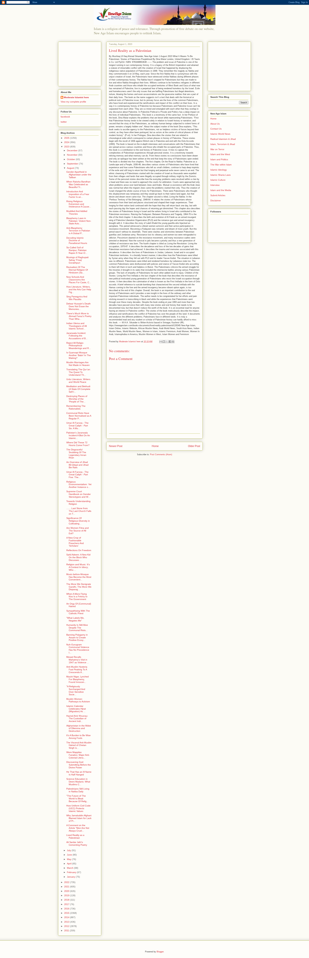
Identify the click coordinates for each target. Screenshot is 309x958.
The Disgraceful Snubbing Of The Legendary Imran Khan (76, 453)
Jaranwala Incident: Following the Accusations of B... (77, 336)
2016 (67, 908)
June (70, 854)
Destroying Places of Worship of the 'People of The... (76, 399)
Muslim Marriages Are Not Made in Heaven (78, 363)
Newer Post (115, 446)
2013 (67, 922)
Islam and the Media (220, 190)
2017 (67, 904)
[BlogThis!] (163, 341)
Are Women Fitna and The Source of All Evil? (77, 531)
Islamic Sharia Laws (220, 175)
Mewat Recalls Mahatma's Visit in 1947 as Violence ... (77, 660)
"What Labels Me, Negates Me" (75, 619)
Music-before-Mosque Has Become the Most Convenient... (78, 577)
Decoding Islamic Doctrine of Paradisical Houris (76, 241)
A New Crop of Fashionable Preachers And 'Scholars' (75, 541)
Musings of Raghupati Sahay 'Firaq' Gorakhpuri (77, 260)
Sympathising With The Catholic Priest (78, 612)
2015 (67, 913)
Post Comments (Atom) (161, 454)
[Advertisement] (81, 63)
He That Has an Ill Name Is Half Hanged (78, 773)
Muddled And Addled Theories (76, 212)
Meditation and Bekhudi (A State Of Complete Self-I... (78, 389)
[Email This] (160, 341)
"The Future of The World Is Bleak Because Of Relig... (77, 799)
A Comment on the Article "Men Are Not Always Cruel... (77, 828)
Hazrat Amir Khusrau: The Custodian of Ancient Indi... (77, 719)
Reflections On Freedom (78, 550)
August (71, 168)
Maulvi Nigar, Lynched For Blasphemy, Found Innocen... (77, 679)
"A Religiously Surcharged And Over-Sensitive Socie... (75, 690)
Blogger (160, 951)
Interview (215, 185)
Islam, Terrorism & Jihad (222, 144)
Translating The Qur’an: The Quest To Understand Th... (78, 372)
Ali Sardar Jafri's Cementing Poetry (76, 843)
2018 (67, 899)
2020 (67, 891)
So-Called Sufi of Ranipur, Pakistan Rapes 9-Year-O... (76, 250)
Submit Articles (217, 195)
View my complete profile (73, 101)
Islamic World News (220, 134)
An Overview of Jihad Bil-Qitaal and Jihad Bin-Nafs (77, 465)
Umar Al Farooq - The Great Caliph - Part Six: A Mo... (77, 426)
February (72, 872)
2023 (67, 146)
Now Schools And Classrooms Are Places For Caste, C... (78, 280)
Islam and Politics (219, 159)
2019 (67, 895)
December (72, 150)
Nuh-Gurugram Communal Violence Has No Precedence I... (77, 648)
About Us (215, 123)
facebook (65, 116)
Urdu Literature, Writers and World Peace (78, 380)
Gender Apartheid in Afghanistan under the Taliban (78, 175)
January (71, 876)
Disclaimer (215, 200)
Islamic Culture (217, 180)
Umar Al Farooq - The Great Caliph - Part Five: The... (77, 475)
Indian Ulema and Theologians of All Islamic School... (76, 326)
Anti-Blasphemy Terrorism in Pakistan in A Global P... (78, 231)
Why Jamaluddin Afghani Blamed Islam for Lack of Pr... (78, 818)
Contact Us (216, 128)
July (69, 850)
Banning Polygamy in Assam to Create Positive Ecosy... (77, 637)
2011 (67, 930)
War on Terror (217, 149)
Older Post (194, 446)
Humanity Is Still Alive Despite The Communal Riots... (77, 628)
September (73, 163)
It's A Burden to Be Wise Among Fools (78, 736)
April (69, 863)
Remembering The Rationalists (75, 407)
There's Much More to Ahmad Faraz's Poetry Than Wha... (78, 316)
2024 (67, 142)
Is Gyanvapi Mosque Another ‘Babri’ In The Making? (78, 355)
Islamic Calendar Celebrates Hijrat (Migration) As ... (76, 709)
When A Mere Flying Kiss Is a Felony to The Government (76, 597)
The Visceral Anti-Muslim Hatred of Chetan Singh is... (78, 745)
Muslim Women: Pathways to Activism (78, 700)
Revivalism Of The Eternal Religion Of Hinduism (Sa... (77, 270)
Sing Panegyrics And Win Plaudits (76, 298)
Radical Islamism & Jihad (223, 139)
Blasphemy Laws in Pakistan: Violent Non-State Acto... (78, 221)
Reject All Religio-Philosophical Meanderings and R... (78, 346)
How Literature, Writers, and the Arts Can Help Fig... (78, 289)
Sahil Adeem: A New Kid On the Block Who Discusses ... (78, 557)
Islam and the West (220, 154)
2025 (67, 138)
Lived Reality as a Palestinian (75, 836)
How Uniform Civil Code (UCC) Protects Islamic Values (78, 808)
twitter (64, 122)
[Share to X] (167, 341)
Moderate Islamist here (76, 97)
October (71, 159)
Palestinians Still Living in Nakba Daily (77, 790)
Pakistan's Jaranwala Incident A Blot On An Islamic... (78, 435)
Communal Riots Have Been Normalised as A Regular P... (78, 416)
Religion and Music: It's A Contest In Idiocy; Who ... (78, 567)
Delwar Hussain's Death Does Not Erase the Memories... (78, 306)
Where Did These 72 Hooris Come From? (77, 443)
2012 (67, 926)
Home (155, 446)
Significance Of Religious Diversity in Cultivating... (78, 521)
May (69, 859)
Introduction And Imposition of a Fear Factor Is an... (77, 194)
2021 (67, 886)
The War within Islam (221, 164)
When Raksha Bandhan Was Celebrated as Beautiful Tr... (78, 184)
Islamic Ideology (218, 169)
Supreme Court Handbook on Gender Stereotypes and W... (78, 494)
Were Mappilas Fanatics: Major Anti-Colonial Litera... (78, 755)
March (70, 868)
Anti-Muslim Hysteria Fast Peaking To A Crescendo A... (76, 669)
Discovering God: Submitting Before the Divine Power (78, 765)
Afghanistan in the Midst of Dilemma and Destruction (78, 728)
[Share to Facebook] (170, 341)
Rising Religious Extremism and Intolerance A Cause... (78, 204)
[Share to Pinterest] (173, 341)
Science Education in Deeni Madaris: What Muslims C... (78, 782)
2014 (67, 917)
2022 (67, 882)
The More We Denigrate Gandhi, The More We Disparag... (78, 587)
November (72, 154)
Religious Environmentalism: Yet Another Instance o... (78, 484)
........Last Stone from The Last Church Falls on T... (78, 511)
